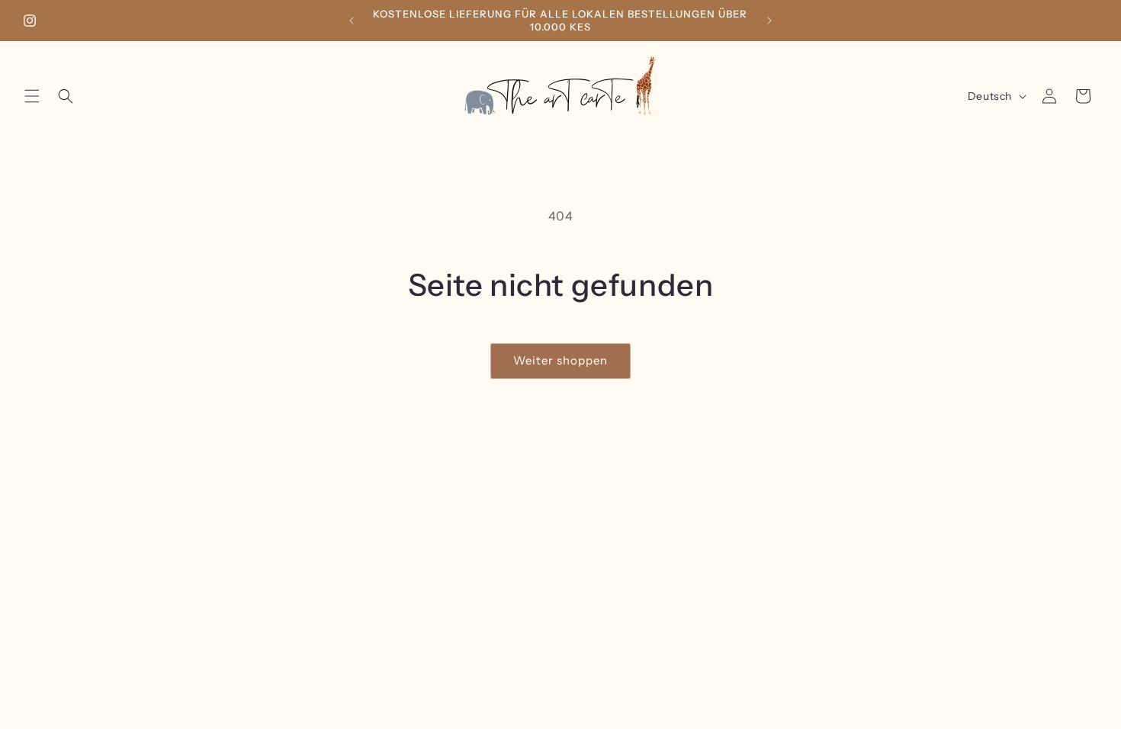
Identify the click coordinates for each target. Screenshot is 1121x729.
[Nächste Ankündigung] (769, 20)
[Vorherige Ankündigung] (351, 20)
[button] (32, 96)
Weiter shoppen (560, 360)
